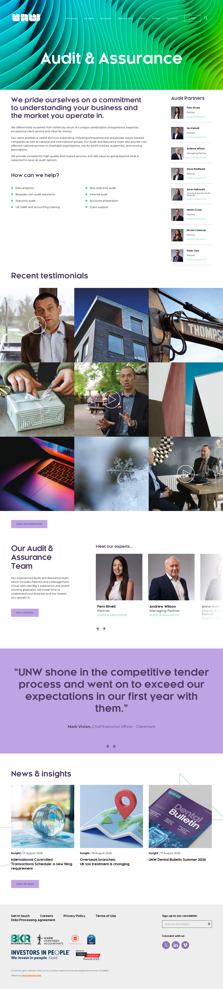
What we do (71, 19)
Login (192, 18)
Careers (156, 19)
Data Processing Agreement (33, 920)
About (142, 19)
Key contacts (25, 612)
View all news (25, 884)
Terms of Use (106, 916)
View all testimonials (29, 524)
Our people (105, 19)
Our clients (89, 19)
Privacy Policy (74, 916)
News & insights (125, 19)
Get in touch (172, 19)
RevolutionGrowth (31, 975)
